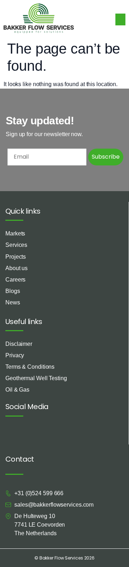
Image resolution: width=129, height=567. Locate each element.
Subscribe (106, 157)
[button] (120, 19)
